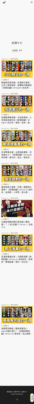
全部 (20, 50)
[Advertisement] (17, 21)
